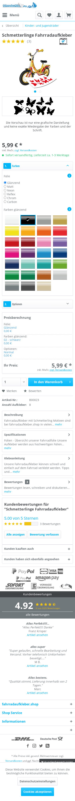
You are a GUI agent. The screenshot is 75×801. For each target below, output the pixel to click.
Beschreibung (13, 415)
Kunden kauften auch (19, 549)
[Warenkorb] (69, 15)
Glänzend (13, 183)
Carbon (12, 202)
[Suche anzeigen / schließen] (39, 15)
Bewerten (34, 391)
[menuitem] (10, 15)
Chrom (11, 198)
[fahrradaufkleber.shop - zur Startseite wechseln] (20, 5)
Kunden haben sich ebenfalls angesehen (31, 559)
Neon (10, 190)
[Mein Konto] (59, 15)
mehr (58, 424)
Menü (14, 15)
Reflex (11, 194)
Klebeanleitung (14, 458)
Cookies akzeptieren (37, 792)
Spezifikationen (15, 434)
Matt (10, 186)
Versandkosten (13, 761)
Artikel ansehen (37, 635)
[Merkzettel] (49, 15)
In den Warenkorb (48, 382)
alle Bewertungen (37, 615)
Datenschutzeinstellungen (37, 781)
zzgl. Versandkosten (25, 150)
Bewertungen (13, 482)
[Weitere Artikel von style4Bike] (63, 41)
